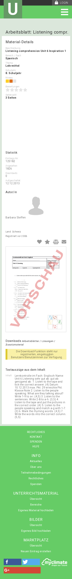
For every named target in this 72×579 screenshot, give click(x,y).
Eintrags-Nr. (12, 158)
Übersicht (36, 498)
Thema (9, 63)
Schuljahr (11, 70)
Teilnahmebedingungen (36, 472)
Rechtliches (36, 478)
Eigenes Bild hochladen (36, 530)
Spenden (36, 484)
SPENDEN (36, 441)
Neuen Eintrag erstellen (36, 551)
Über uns (36, 466)
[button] (12, 562)
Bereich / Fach (13, 55)
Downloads (11, 173)
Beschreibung (13, 48)
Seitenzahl (11, 95)
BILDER (36, 519)
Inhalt (9, 375)
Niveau (9, 77)
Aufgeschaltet (13, 180)
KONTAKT (36, 436)
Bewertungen (13, 86)
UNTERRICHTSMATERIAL (36, 493)
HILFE (36, 446)
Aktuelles (36, 461)
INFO (36, 455)
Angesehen (11, 166)
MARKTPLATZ (36, 540)
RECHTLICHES (36, 432)
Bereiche (36, 504)
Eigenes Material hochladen (36, 510)
